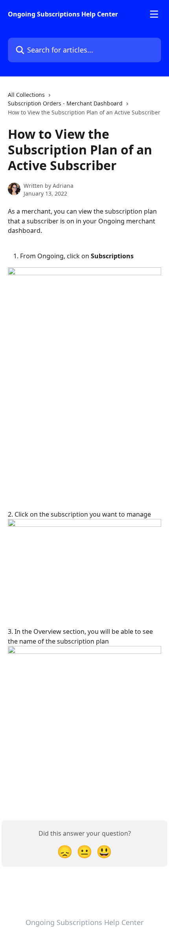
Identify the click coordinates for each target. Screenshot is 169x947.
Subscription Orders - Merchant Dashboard (65, 103)
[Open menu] (154, 14)
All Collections (26, 94)
